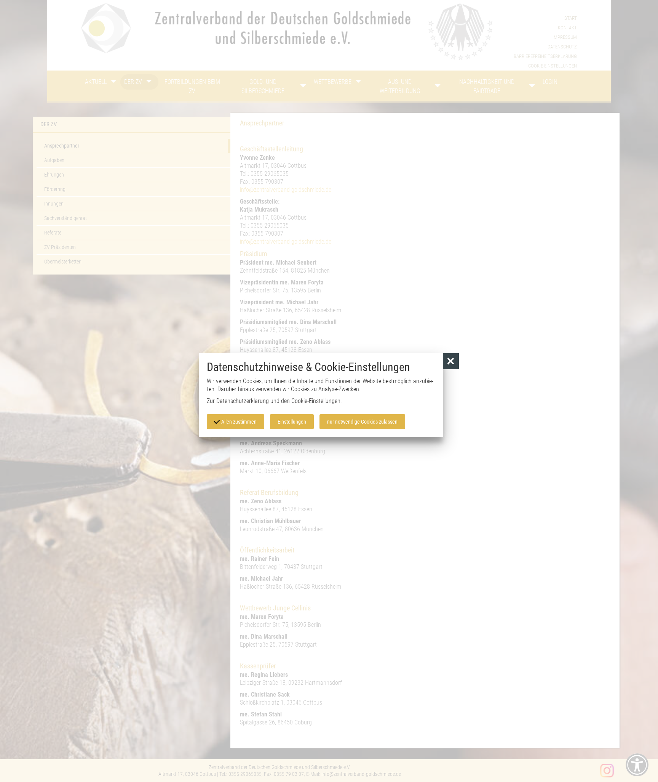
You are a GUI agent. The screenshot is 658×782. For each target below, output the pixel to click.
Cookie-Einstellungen (315, 401)
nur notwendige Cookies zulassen (362, 422)
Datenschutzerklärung (242, 401)
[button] (451, 361)
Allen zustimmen (238, 422)
